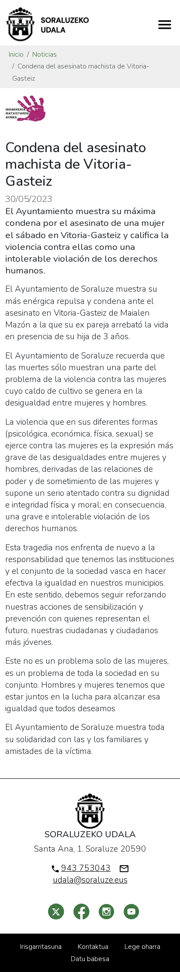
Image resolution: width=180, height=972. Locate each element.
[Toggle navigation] (165, 24)
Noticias (44, 54)
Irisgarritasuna (41, 947)
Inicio (16, 54)
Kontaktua (93, 947)
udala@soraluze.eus (90, 880)
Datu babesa (90, 959)
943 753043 (86, 868)
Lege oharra (142, 947)
